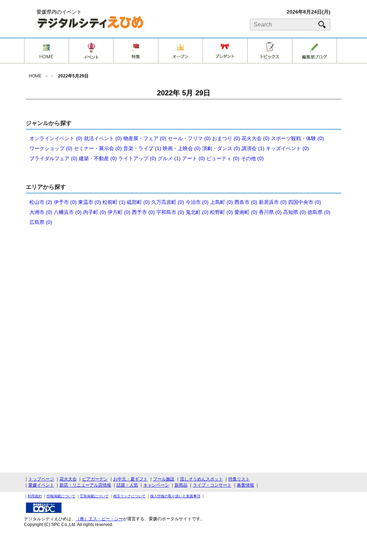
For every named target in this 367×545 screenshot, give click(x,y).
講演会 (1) (253, 148)
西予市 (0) (143, 212)
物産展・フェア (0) (144, 138)
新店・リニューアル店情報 (85, 485)
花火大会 (68, 479)
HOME (35, 75)
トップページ (41, 479)
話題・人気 (127, 485)
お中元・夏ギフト (130, 479)
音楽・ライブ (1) (142, 148)
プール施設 (164, 479)
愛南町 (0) (245, 212)
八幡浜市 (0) (68, 212)
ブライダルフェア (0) (53, 158)
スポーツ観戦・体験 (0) (297, 138)
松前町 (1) (114, 202)
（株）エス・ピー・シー (99, 518)
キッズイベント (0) (287, 148)
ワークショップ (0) (50, 148)
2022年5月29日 (73, 75)
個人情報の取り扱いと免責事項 (175, 496)
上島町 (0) (221, 202)
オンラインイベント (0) (55, 138)
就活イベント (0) (103, 138)
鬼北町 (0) (197, 212)
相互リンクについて (129, 496)
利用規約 (35, 496)
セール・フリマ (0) (189, 138)
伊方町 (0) (119, 212)
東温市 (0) (89, 202)
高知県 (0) (294, 212)
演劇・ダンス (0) (221, 148)
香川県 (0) (270, 212)
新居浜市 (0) (273, 202)
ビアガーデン (95, 479)
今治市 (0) (197, 202)
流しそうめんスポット (201, 479)
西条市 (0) (245, 202)
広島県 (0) (40, 222)
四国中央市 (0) (304, 202)
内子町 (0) (94, 212)
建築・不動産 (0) (98, 158)
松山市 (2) (40, 202)
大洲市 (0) (40, 212)
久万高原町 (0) (167, 202)
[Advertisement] (183, 290)
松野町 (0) (221, 212)
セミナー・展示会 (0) (98, 148)
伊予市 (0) (65, 202)
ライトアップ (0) (137, 158)
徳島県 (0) (319, 212)
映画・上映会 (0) (182, 148)
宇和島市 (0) (170, 212)
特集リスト (239, 479)
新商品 (181, 485)
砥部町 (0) (138, 202)
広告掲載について (94, 496)
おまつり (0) (226, 138)
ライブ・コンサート (212, 485)
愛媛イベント (41, 485)
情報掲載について (61, 496)
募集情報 (245, 485)
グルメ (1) (169, 158)
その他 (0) (252, 158)
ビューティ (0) (222, 158)
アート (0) (193, 158)
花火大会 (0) (256, 138)
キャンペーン (156, 485)
